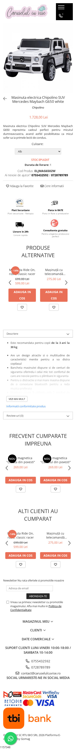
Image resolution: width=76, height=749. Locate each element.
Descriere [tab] (12, 334)
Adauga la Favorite (21, 186)
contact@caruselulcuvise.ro (40, 673)
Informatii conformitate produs (26, 406)
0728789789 (40, 667)
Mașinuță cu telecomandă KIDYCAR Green (54, 272)
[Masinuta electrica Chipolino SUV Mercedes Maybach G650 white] (38, 58)
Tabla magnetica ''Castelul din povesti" (55, 460)
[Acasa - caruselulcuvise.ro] (26, 11)
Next (69, 62)
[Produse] (61, 8)
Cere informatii (53, 186)
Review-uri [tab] (15, 416)
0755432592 (40, 661)
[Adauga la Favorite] (22, 307)
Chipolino (38, 107)
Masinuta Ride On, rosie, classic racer (22, 272)
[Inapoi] (3, 99)
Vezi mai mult (17, 399)
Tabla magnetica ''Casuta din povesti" (20, 460)
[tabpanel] (38, 58)
